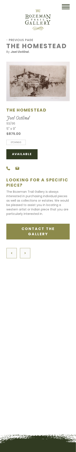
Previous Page (21, 40)
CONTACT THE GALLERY (38, 231)
